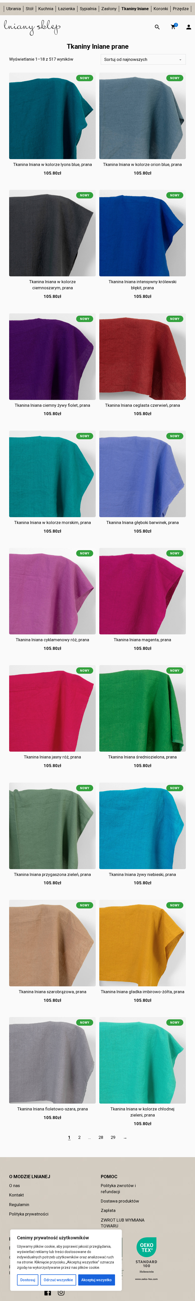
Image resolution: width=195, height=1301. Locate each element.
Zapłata (108, 1210)
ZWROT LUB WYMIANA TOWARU (122, 1223)
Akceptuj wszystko (96, 1280)
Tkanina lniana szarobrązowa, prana (52, 991)
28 (101, 1137)
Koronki (161, 8)
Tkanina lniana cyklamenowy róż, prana (52, 639)
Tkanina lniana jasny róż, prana (52, 756)
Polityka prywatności (28, 1213)
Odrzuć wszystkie (58, 1280)
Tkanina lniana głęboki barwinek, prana (142, 522)
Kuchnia (45, 8)
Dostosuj (27, 1280)
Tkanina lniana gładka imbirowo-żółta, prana (142, 991)
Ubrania (13, 8)
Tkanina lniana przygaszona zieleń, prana (52, 874)
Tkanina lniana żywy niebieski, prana (142, 874)
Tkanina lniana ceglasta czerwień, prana (142, 405)
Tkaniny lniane (135, 8)
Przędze (181, 8)
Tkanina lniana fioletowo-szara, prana (52, 1108)
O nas (14, 1185)
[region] (66, 1260)
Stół (30, 8)
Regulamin (19, 1204)
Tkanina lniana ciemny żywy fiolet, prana (52, 405)
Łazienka (66, 8)
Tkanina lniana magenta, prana (142, 639)
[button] (173, 27)
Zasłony (109, 8)
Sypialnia (88, 8)
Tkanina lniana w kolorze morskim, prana (52, 522)
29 (113, 1137)
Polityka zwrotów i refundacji (118, 1188)
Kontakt (16, 1194)
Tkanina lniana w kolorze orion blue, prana (142, 164)
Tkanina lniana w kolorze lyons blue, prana (52, 164)
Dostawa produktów (120, 1201)
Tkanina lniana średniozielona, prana (142, 756)
